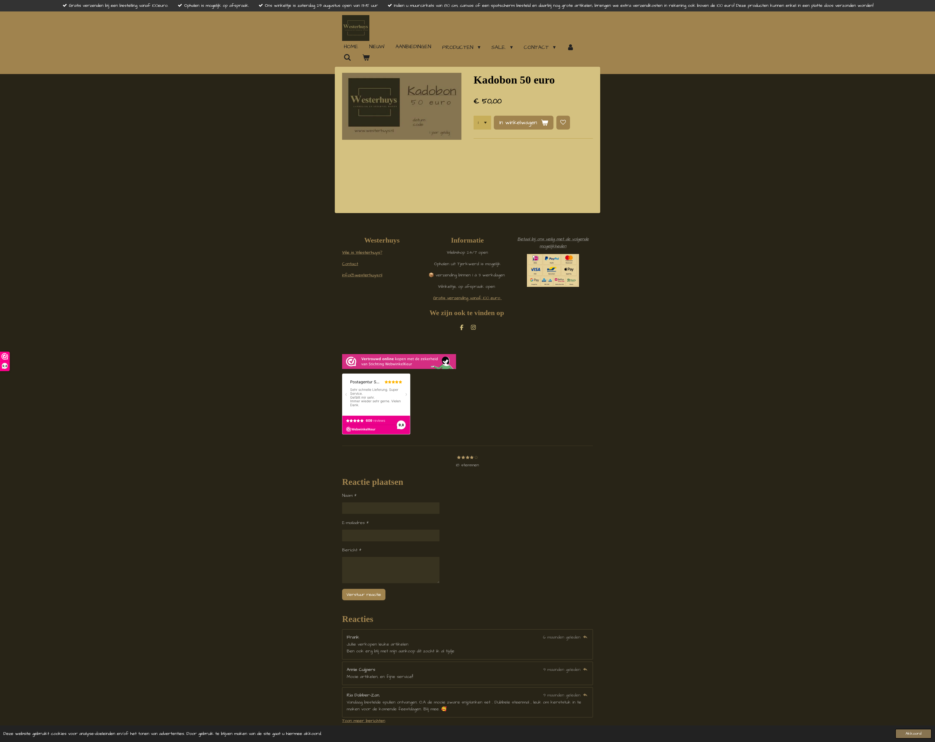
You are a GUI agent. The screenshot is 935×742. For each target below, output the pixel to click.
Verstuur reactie (363, 595)
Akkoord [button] (913, 733)
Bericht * (351, 550)
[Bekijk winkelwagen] (366, 57)
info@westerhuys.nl (362, 275)
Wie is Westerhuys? (362, 252)
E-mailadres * (355, 523)
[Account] (570, 47)
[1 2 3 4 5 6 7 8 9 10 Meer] (482, 122)
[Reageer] (585, 637)
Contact (350, 264)
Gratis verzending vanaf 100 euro (467, 298)
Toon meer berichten (363, 721)
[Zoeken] (347, 57)
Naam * (349, 495)
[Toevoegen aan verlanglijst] (563, 122)
